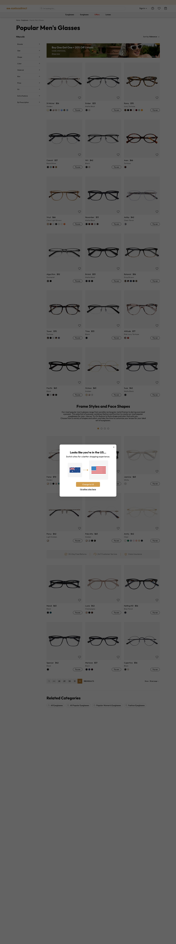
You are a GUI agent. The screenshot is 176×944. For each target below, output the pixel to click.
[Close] (113, 447)
